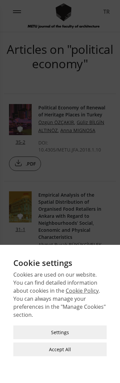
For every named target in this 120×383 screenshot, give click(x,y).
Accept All (60, 349)
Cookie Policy (82, 290)
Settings (60, 332)
